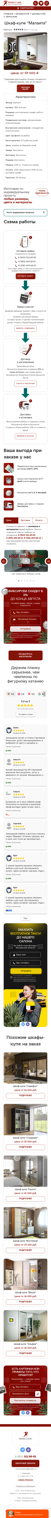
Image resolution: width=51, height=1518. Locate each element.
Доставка (25, 520)
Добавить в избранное (25, 1486)
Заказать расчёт (25, 88)
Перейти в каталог (25, 436)
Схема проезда (25, 1480)
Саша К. (16, 791)
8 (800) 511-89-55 (27, 258)
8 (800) (25, 1456)
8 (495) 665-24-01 (27, 262)
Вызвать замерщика (25, 328)
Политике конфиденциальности (27, 635)
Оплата (38, 520)
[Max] (28, 1024)
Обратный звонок (25, 1463)
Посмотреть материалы (25, 655)
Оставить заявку (26, 276)
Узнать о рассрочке (25, 383)
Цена (8, 520)
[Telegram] (23, 1024)
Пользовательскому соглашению (21, 637)
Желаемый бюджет (27, 619)
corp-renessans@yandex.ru (25, 1469)
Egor (15, 887)
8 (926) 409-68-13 (27, 266)
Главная (8, 14)
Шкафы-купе (22, 14)
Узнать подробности (42, 192)
